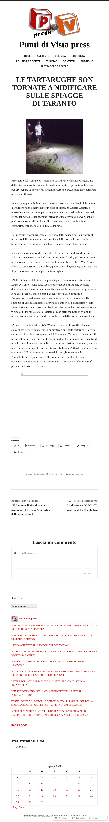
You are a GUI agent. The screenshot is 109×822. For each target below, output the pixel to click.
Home (27, 56)
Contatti (69, 61)
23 (30, 796)
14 (91, 783)
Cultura (60, 56)
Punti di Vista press (54, 44)
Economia (78, 56)
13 (79, 783)
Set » (21, 807)
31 (42, 802)
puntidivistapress (36, 474)
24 (42, 796)
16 (30, 789)
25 (54, 796)
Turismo (51, 61)
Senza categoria (75, 474)
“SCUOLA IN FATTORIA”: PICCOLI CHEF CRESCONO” (40, 645)
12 (67, 783)
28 (91, 796)
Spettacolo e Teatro (54, 66)
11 (54, 783)
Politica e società (28, 61)
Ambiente (43, 56)
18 (54, 789)
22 (17, 796)
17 (42, 789)
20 (79, 789)
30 (30, 802)
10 (42, 783)
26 (67, 796)
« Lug (14, 807)
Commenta (87, 573)
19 (67, 789)
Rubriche (87, 61)
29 (17, 802)
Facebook (19, 725)
